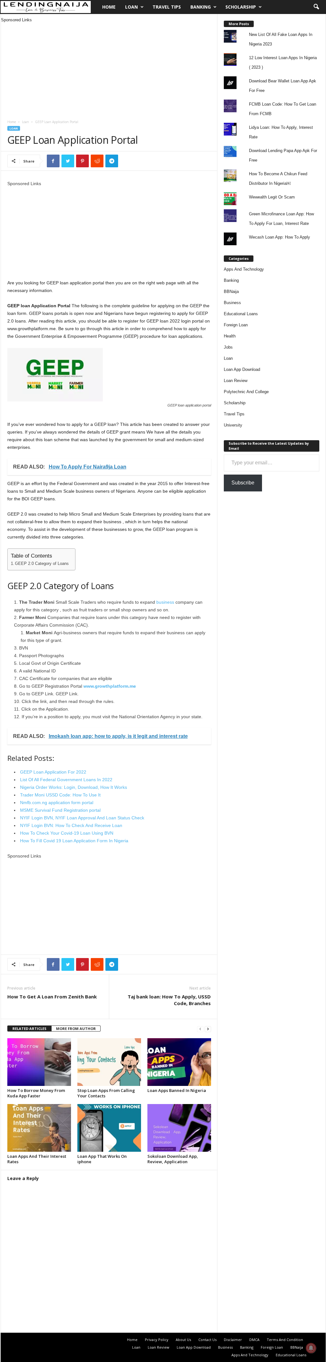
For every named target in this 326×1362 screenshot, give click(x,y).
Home (109, 7)
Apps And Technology (244, 269)
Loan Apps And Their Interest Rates (36, 1158)
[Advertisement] (109, 67)
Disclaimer (233, 1339)
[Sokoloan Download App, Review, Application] (179, 1128)
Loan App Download (242, 369)
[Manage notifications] (311, 1348)
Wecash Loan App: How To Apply (279, 237)
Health (230, 336)
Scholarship (240, 7)
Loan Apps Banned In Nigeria (176, 1090)
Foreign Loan (236, 325)
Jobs (228, 347)
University (233, 425)
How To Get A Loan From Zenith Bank (52, 996)
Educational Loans (241, 313)
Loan (131, 7)
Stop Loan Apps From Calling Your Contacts (106, 1093)
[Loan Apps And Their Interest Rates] (39, 1128)
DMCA (254, 1339)
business (165, 602)
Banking (200, 7)
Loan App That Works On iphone (102, 1158)
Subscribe (242, 482)
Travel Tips (166, 7)
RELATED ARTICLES (29, 1028)
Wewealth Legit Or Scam (272, 197)
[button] (316, 7)
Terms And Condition (285, 1339)
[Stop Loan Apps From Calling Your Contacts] (109, 1062)
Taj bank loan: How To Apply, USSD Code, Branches (169, 999)
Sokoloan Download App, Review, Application (172, 1158)
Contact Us (207, 1339)
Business (232, 302)
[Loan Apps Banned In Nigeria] (179, 1062)
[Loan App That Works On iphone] (109, 1128)
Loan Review (235, 380)
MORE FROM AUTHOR (76, 1028)
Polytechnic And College (246, 391)
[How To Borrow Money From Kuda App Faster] (39, 1062)
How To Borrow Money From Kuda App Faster (36, 1093)
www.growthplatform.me (109, 686)
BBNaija (231, 291)
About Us (183, 1339)
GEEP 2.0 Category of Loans (42, 563)
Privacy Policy (156, 1339)
